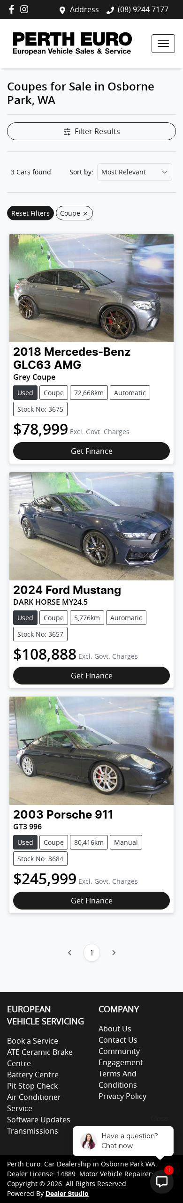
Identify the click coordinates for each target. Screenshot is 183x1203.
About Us (115, 1028)
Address (84, 9)
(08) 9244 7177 (143, 9)
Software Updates (38, 1119)
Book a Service (32, 1041)
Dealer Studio (67, 1194)
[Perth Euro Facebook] (13, 9)
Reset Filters (30, 213)
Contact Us (118, 1040)
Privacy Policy (122, 1096)
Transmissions (32, 1131)
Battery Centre (33, 1074)
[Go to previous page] (70, 953)
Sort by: (81, 172)
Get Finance (92, 451)
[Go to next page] (113, 953)
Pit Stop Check (32, 1086)
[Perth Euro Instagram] (26, 9)
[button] (163, 43)
